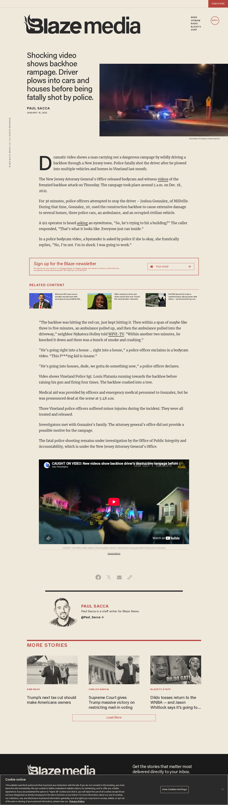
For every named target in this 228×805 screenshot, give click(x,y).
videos (163, 179)
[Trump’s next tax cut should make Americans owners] (52, 669)
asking (82, 223)
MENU (215, 20)
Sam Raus (33, 689)
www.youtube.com (114, 553)
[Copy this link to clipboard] (130, 577)
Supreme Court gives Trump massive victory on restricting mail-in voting (112, 703)
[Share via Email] (119, 577)
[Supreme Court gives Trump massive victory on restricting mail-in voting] (114, 669)
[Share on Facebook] (98, 577)
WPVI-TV (116, 334)
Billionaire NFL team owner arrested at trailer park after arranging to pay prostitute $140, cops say (68, 296)
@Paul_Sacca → (92, 617)
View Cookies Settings (174, 789)
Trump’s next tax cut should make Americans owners (51, 700)
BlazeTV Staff (160, 689)
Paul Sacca (38, 108)
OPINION (195, 21)
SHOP (194, 30)
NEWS (194, 18)
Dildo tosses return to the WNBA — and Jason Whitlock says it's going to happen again (173, 703)
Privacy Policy (66, 268)
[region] (114, 790)
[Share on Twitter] (108, 577)
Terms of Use (81, 268)
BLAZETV (196, 27)
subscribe (218, 4)
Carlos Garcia (99, 689)
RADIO (194, 24)
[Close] (222, 789)
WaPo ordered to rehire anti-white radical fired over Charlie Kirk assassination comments (127, 296)
